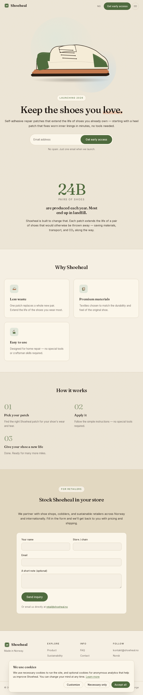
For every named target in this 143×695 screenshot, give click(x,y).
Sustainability (55, 655)
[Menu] (135, 6)
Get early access (117, 6)
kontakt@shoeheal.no (126, 650)
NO (99, 6)
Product (52, 650)
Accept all (121, 684)
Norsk (116, 655)
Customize (73, 684)
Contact (84, 655)
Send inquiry (35, 596)
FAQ (82, 650)
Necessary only (97, 684)
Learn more (93, 676)
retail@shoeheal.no (57, 606)
